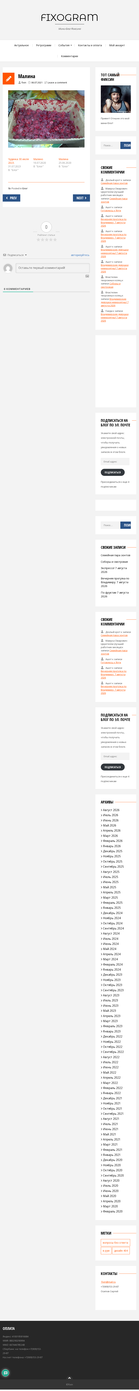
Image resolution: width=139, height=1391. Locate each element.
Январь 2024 (112, 970)
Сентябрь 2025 (113, 867)
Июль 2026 (110, 815)
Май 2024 (109, 949)
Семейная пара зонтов (114, 183)
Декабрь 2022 (112, 1036)
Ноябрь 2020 (112, 1165)
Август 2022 (111, 1057)
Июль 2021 (110, 1124)
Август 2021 (111, 1119)
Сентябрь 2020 (113, 1175)
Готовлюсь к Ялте (111, 210)
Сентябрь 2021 (113, 1114)
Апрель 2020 (112, 1201)
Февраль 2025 (113, 903)
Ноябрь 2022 (112, 1042)
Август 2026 (111, 810)
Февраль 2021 (113, 1150)
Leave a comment (57, 82)
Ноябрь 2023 (112, 980)
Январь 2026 (112, 846)
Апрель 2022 (112, 1078)
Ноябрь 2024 (112, 918)
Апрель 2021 (112, 1139)
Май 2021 (109, 1134)
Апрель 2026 (112, 830)
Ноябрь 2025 (112, 856)
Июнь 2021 (111, 1129)
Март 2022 (110, 1083)
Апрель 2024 (112, 954)
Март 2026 (110, 836)
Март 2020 (110, 1206)
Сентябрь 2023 (113, 990)
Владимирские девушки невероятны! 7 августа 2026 (115, 253)
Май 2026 (109, 825)
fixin (24, 82)
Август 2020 (111, 1181)
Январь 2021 (112, 1155)
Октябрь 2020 (112, 1170)
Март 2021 (110, 1144)
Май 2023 (109, 1011)
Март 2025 (110, 898)
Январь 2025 (112, 908)
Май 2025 (109, 887)
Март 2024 (110, 959)
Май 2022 (109, 1072)
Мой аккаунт (117, 45)
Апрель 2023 (112, 1016)
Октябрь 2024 (112, 923)
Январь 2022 (112, 1093)
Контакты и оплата (90, 45)
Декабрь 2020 (112, 1160)
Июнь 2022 (111, 1067)
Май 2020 (109, 1196)
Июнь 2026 (111, 820)
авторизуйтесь (79, 255)
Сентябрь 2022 (113, 1052)
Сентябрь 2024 (113, 928)
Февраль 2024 (113, 964)
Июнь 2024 (111, 944)
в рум (106, 1250)
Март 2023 (110, 1021)
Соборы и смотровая (111, 285)
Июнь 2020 (111, 1191)
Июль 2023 (110, 1000)
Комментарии (69, 56)
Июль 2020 (110, 1186)
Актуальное (21, 45)
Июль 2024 (110, 939)
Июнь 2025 (111, 882)
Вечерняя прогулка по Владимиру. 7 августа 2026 (114, 222)
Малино (38, 159)
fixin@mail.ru (108, 1281)
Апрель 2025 (112, 892)
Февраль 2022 (113, 1088)
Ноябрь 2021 (112, 1103)
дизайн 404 (121, 1250)
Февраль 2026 (113, 841)
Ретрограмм (43, 45)
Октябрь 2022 (112, 1047)
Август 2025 (111, 872)
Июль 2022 (110, 1062)
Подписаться (113, 472)
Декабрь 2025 (112, 851)
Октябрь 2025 (112, 861)
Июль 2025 (110, 877)
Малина (63, 159)
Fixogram (69, 17)
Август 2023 (111, 995)
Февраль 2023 (113, 1026)
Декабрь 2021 (112, 1098)
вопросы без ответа (115, 1242)
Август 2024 (111, 933)
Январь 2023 (112, 1031)
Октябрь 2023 (112, 985)
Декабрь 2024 (112, 913)
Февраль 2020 (113, 1211)
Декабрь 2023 (112, 975)
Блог (25, 188)
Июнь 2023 (111, 1006)
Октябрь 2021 (112, 1109)
